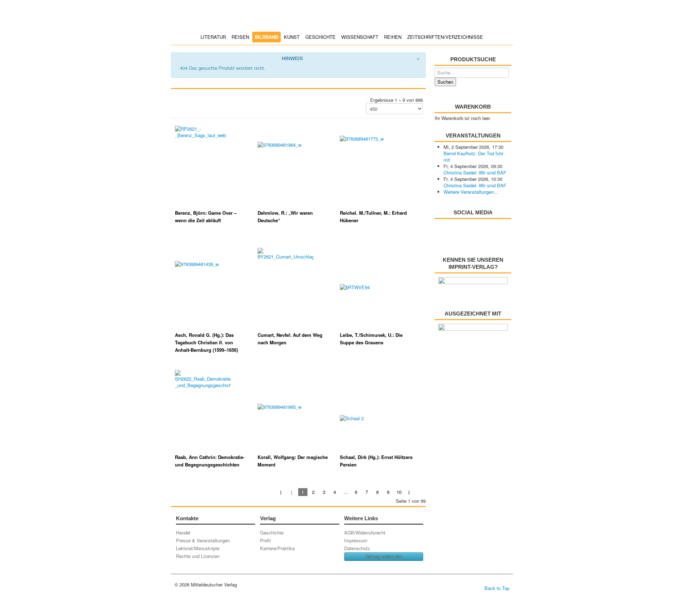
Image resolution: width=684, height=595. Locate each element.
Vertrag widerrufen (383, 556)
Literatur (213, 36)
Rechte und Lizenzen (197, 556)
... (345, 492)
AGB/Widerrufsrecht (364, 532)
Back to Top (496, 588)
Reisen (240, 36)
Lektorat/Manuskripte (197, 548)
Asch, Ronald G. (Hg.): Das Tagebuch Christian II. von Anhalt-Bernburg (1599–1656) (206, 342)
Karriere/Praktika (277, 548)
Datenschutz (357, 548)
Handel (183, 532)
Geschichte (320, 36)
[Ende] (420, 492)
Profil (265, 540)
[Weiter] (409, 492)
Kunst (292, 36)
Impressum (355, 540)
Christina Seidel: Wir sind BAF (475, 172)
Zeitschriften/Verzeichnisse (445, 36)
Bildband (266, 36)
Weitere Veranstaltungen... (471, 191)
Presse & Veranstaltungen (203, 540)
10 (399, 492)
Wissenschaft (359, 36)
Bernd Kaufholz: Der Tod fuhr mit (473, 156)
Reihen (392, 36)
